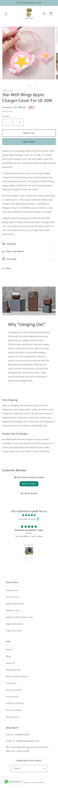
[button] (6, 13)
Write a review (29, 483)
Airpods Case (12, 590)
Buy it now (29, 141)
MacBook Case (13, 610)
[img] (29, 515)
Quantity (6, 116)
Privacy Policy (12, 696)
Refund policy (12, 717)
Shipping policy (13, 669)
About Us (10, 663)
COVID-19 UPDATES (15, 703)
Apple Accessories (14, 623)
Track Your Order (14, 630)
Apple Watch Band (15, 603)
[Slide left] (22, 85)
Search (9, 649)
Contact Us (11, 683)
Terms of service (13, 690)
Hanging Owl (24, 782)
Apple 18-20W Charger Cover (19, 617)
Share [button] (8, 268)
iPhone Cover (12, 597)
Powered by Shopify (37, 782)
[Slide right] (35, 85)
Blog (8, 656)
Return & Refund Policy (17, 676)
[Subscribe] (44, 768)
